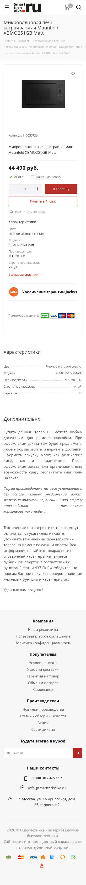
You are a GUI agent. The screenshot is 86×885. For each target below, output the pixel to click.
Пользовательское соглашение (43, 636)
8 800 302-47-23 (45, 777)
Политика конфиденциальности (43, 642)
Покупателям (43, 654)
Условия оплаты (43, 662)
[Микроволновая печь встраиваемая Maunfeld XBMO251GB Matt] (43, 95)
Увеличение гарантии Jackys (49, 291)
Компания (43, 621)
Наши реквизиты (43, 629)
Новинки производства (43, 709)
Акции (43, 722)
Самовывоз (43, 689)
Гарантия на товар (43, 676)
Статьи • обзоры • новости (43, 716)
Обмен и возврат (43, 682)
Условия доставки (43, 669)
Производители (43, 701)
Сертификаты (43, 729)
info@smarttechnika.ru (47, 788)
